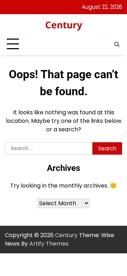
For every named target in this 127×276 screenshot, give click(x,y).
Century (63, 24)
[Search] (116, 44)
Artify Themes (48, 244)
